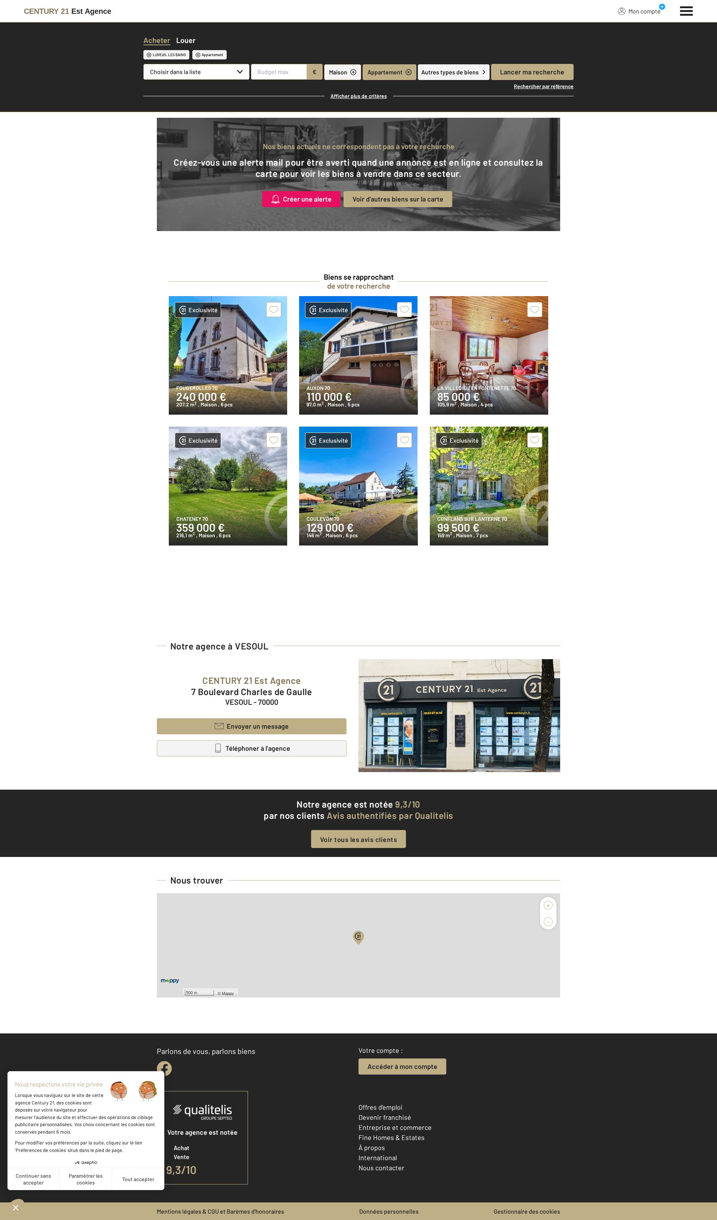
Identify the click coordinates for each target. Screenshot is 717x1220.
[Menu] (686, 10)
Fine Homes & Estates (391, 1137)
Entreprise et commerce (395, 1127)
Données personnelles (389, 1211)
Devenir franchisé (384, 1117)
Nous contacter (381, 1168)
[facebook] (164, 1068)
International (377, 1157)
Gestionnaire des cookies (527, 1211)
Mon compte (644, 11)
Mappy (228, 993)
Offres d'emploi (380, 1107)
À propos (371, 1147)
